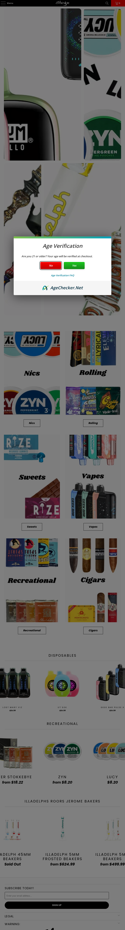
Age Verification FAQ (62, 275)
